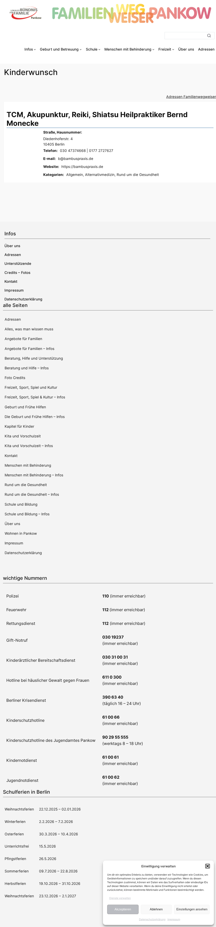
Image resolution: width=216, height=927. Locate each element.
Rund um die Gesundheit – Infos (32, 494)
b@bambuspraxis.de (75, 159)
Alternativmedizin (100, 175)
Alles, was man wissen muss (29, 329)
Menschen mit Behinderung (28, 465)
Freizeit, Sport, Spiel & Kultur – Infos (35, 397)
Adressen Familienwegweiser (191, 97)
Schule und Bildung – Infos (27, 514)
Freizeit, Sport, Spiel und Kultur (31, 387)
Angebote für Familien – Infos (29, 349)
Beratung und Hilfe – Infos (27, 368)
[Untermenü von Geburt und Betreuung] (81, 49)
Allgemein (74, 175)
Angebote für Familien (23, 339)
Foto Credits (15, 378)
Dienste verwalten (120, 898)
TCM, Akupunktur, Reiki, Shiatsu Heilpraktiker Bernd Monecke (97, 118)
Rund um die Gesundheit (138, 175)
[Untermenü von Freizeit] (173, 49)
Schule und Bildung (21, 504)
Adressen (13, 319)
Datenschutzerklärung (152, 919)
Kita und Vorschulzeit (23, 436)
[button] (207, 866)
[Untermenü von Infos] (35, 49)
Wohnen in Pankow (21, 533)
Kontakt (11, 456)
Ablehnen (156, 909)
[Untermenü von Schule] (99, 49)
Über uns (12, 524)
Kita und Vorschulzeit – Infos (29, 446)
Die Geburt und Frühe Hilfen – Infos (35, 417)
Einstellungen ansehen (191, 909)
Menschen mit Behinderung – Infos (34, 475)
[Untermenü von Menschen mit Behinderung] (153, 49)
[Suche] (209, 35)
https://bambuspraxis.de (82, 167)
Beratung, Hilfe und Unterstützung (34, 358)
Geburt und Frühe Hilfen (25, 407)
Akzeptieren (123, 909)
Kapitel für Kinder (19, 426)
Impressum (173, 919)
